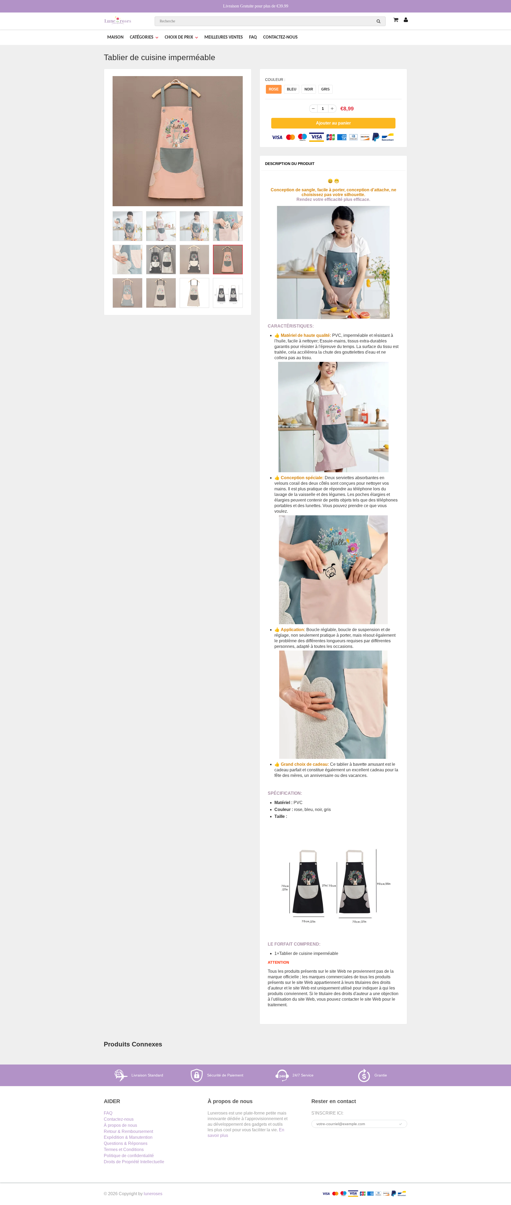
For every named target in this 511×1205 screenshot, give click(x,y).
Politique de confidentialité (129, 1155)
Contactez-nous (119, 1119)
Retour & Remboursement (128, 1131)
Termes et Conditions (124, 1149)
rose (274, 89)
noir (308, 89)
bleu (291, 89)
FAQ (253, 37)
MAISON (115, 37)
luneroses (153, 1193)
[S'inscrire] (400, 1124)
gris (325, 89)
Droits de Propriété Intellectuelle (134, 1162)
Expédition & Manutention (128, 1137)
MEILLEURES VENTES (223, 37)
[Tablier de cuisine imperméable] (178, 141)
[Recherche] (378, 21)
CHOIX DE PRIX (179, 37)
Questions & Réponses (125, 1143)
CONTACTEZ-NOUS (280, 37)
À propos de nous (120, 1125)
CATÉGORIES (141, 37)
